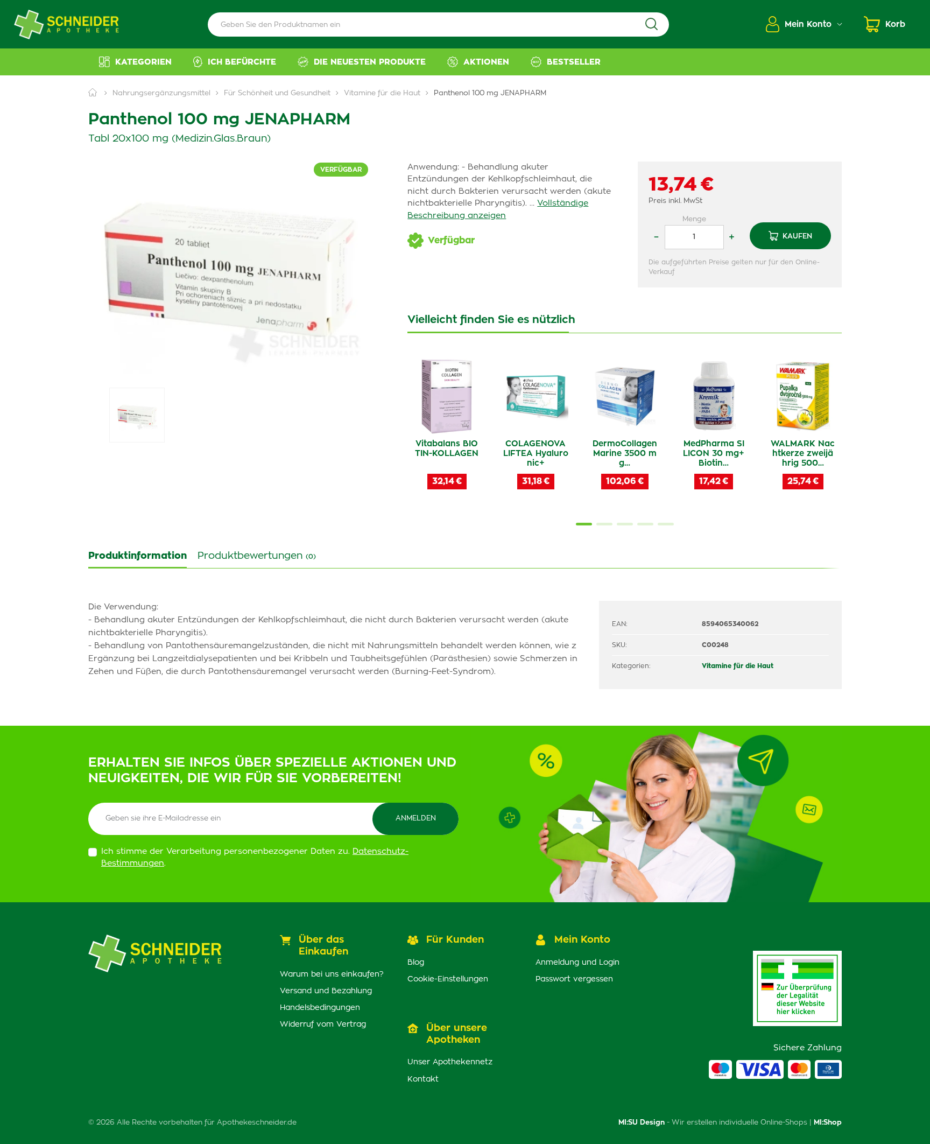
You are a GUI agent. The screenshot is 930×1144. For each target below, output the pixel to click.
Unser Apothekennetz (449, 1062)
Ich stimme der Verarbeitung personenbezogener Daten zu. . (254, 857)
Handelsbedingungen (320, 1008)
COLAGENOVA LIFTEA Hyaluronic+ (535, 453)
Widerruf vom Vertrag (323, 1024)
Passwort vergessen (574, 979)
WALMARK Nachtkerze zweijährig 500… (803, 453)
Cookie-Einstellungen (447, 979)
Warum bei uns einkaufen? (332, 974)
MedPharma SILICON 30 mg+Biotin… (713, 453)
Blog (415, 962)
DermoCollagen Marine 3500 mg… (625, 453)
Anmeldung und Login (577, 962)
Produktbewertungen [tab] (257, 556)
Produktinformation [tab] (137, 556)
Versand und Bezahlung (326, 991)
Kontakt (423, 1079)
